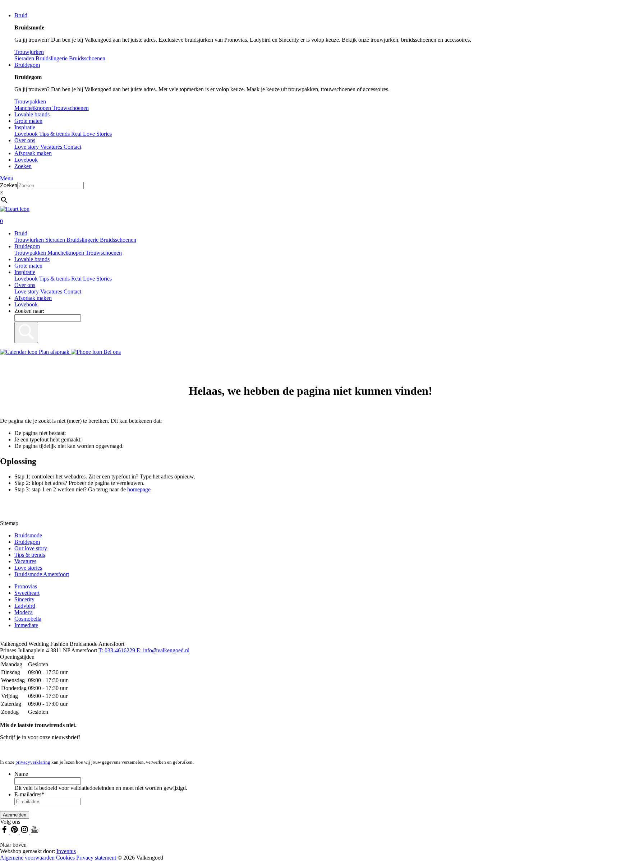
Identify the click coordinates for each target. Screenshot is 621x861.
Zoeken (23, 166)
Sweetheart (27, 593)
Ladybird (24, 606)
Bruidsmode (28, 535)
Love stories (28, 568)
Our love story (30, 548)
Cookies (66, 858)
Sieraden (55, 240)
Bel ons (111, 352)
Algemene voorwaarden (28, 858)
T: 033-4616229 (117, 650)
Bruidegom (27, 65)
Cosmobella (27, 619)
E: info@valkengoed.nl (163, 650)
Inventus (66, 851)
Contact (72, 147)
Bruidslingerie (83, 240)
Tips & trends (55, 279)
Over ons (24, 140)
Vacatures (52, 147)
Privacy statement (97, 858)
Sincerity (24, 599)
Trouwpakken (30, 253)
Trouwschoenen (104, 253)
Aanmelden (14, 815)
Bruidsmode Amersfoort (41, 574)
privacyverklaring (32, 762)
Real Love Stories (91, 279)
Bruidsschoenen (118, 240)
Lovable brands (32, 114)
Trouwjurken (29, 240)
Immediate (26, 625)
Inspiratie (24, 127)
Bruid (20, 15)
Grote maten (28, 121)
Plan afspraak (54, 352)
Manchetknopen (66, 253)
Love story (27, 147)
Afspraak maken (33, 153)
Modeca (23, 612)
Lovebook (26, 160)
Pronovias (25, 586)
